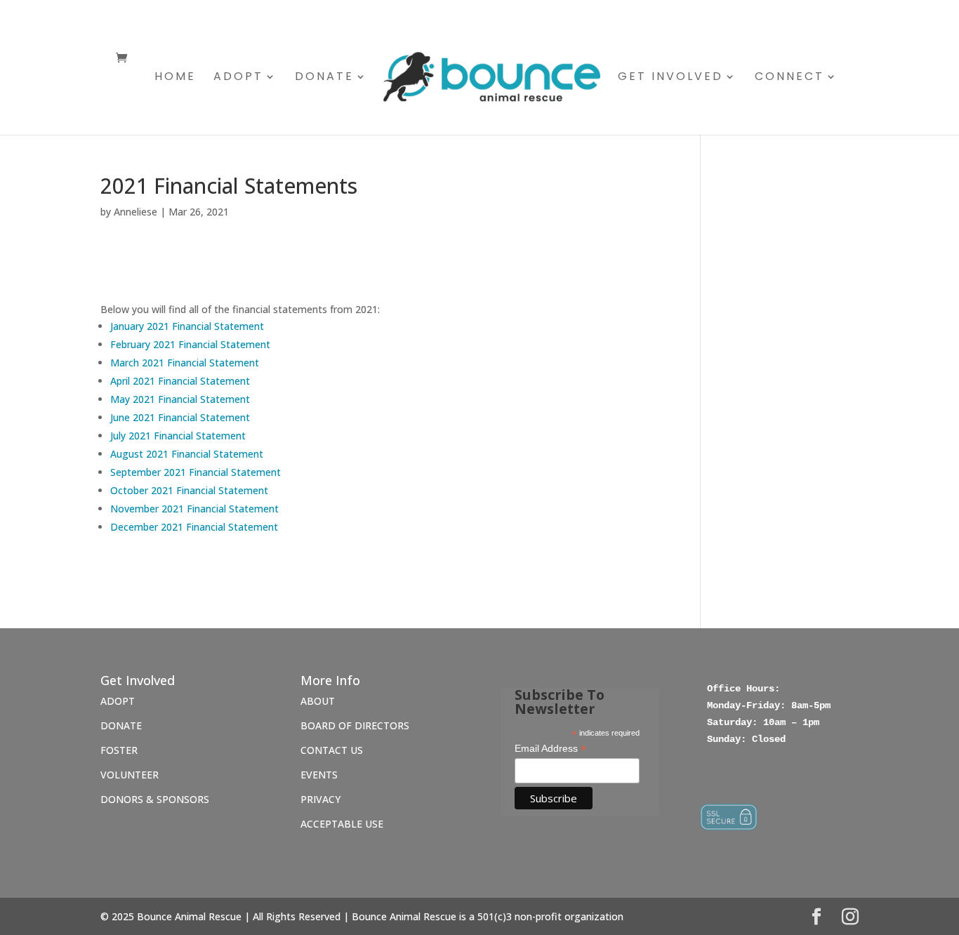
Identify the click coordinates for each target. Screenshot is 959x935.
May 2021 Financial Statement (180, 399)
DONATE (121, 725)
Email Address (550, 749)
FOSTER (119, 750)
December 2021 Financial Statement (194, 526)
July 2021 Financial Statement (178, 435)
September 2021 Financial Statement (195, 472)
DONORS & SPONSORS (156, 799)
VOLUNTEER (129, 774)
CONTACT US (331, 750)
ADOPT (117, 701)
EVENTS (319, 774)
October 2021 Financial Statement (189, 490)
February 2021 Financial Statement (190, 344)
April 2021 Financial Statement (180, 380)
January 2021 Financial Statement (187, 326)
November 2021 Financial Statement (194, 508)
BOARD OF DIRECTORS (354, 725)
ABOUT (317, 701)
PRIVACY (320, 799)
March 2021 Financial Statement (184, 362)
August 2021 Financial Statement (186, 453)
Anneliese (135, 211)
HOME (175, 78)
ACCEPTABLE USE (341, 823)
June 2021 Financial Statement (180, 417)
